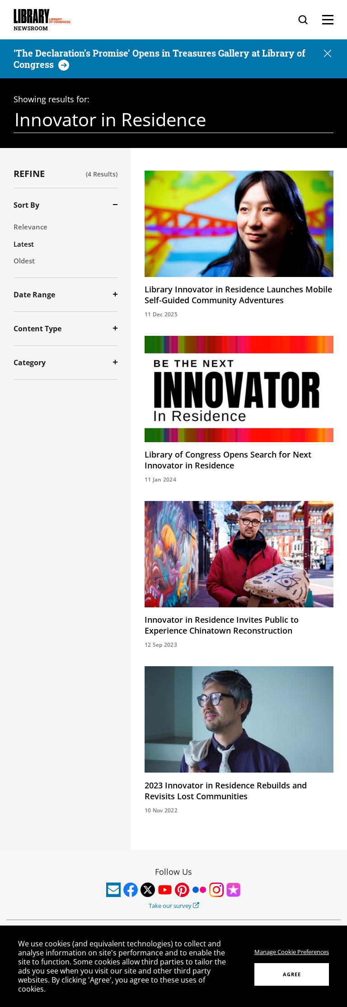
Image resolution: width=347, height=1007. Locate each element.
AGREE (292, 974)
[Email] (113, 890)
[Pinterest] (182, 890)
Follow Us (173, 871)
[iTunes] (233, 890)
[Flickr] (199, 890)
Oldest (24, 260)
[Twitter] (148, 890)
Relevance (30, 226)
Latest (24, 243)
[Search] (303, 19)
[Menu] (327, 19)
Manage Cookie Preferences (291, 952)
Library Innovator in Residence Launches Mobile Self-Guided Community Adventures (238, 294)
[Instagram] (216, 890)
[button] (328, 54)
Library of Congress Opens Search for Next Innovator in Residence (228, 460)
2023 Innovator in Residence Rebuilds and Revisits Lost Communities (226, 791)
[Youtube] (165, 890)
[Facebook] (130, 890)
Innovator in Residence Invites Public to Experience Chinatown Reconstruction (222, 625)
